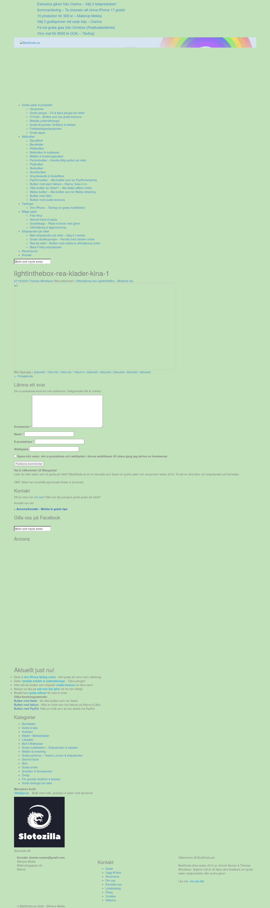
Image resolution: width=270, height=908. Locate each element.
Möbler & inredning (34, 751)
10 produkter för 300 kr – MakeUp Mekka (69, 15)
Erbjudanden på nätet (35, 231)
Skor (25, 763)
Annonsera (112, 876)
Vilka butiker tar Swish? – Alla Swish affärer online (61, 188)
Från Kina (36, 215)
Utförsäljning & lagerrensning (48, 227)
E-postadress (24, 442)
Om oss (110, 880)
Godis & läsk (30, 728)
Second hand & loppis (43, 219)
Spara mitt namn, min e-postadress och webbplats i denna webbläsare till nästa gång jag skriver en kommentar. (92, 456)
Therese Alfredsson (41, 281)
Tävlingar (27, 204)
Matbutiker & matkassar (44, 152)
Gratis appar (37, 132)
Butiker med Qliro (41, 196)
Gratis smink (30, 767)
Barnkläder (36, 144)
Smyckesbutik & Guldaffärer (47, 176)
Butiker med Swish (25, 701)
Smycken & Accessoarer (37, 771)
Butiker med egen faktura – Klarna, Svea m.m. (59, 184)
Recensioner (30, 251)
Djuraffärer (36, 140)
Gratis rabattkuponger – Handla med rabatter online (62, 239)
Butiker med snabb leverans (47, 200)
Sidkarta (111, 900)
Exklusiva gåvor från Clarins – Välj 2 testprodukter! (77, 3)
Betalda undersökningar (45, 121)
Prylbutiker (36, 164)
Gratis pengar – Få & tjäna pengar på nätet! (57, 113)
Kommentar (22, 427)
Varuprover (37, 109)
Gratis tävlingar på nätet (37, 783)
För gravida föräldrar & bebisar (41, 779)
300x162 (65, 372)
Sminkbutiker (38, 172)
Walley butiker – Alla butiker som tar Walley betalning (63, 192)
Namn (19, 434)
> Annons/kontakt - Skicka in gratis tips (40, 509)
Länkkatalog (113, 888)
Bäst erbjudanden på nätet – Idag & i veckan (57, 235)
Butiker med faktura (26, 705)
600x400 (132, 372)
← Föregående (23, 376)
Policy (109, 892)
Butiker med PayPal (26, 709)
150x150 (52, 372)
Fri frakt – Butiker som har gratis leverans (56, 117)
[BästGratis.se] (30, 42)
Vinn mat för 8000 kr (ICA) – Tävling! (65, 33)
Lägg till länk (113, 872)
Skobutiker (36, 168)
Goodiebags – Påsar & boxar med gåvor (55, 223)
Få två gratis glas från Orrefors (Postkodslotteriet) (76, 27)
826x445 (39, 372)
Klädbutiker (37, 148)
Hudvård (27, 732)
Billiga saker (29, 211)
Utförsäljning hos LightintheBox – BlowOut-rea (104, 281)
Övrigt (25, 775)
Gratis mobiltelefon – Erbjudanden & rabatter (50, 747)
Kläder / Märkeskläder (35, 736)
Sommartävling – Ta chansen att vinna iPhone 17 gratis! (81, 9)
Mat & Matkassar (32, 743)
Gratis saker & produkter (37, 105)
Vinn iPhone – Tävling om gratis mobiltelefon (57, 208)
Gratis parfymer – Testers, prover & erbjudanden (52, 755)
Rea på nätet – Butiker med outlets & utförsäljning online (65, 243)
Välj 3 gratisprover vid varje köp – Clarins (69, 21)
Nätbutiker (28, 136)
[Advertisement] (132, 75)
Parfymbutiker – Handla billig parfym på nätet (58, 160)
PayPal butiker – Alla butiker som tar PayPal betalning (63, 180)
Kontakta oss (114, 884)
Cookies (111, 896)
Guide (109, 868)
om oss (38, 497)
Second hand (30, 759)
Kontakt (26, 255)
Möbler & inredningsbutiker (46, 156)
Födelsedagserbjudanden (46, 129)
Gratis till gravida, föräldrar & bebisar (53, 125)
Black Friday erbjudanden (46, 247)
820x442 (145, 372)
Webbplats (21, 449)
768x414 (79, 372)
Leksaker (27, 740)
